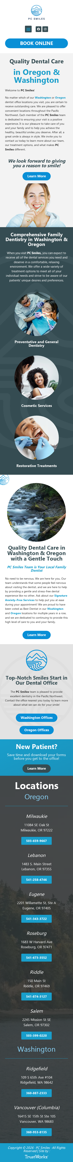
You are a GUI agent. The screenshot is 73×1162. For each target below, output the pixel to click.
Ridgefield (36, 1068)
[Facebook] (38, 29)
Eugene (36, 894)
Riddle (36, 972)
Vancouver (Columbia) (36, 1107)
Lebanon (36, 855)
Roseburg (36, 933)
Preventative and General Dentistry (36, 344)
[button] (28, 29)
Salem (36, 1011)
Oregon (16, 613)
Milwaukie (36, 816)
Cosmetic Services (36, 405)
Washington (43, 97)
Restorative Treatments (36, 466)
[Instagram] (45, 29)
